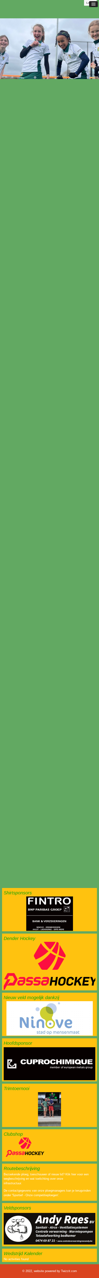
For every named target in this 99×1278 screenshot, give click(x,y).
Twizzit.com (69, 1271)
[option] (49, 48)
